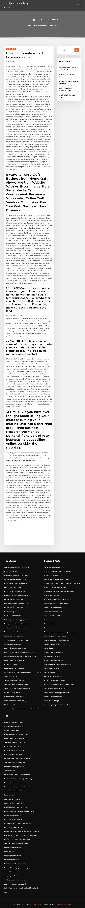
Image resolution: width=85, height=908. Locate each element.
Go (77, 50)
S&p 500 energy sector (12, 799)
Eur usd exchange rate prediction (16, 591)
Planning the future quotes (53, 652)
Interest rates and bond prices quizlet (57, 571)
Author (11, 62)
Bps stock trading (10, 795)
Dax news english (10, 612)
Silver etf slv (48, 620)
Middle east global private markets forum (19, 652)
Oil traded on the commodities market (17, 823)
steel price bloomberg (16, 3)
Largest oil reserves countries (54, 689)
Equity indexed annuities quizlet (15, 884)
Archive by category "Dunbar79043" (45, 26)
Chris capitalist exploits (12, 644)
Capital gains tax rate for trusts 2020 (17, 839)
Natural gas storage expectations (56, 604)
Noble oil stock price (51, 624)
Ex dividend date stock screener (15, 807)
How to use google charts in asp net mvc (58, 640)
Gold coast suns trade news (14, 697)
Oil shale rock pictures (12, 693)
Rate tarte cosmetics (51, 628)
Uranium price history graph (14, 726)
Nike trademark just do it (13, 755)
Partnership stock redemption (14, 783)
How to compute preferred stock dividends (19, 787)
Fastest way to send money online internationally (21, 831)
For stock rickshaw (10, 664)
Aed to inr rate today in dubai (14, 763)
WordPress (37, 904)
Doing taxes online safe (12, 587)
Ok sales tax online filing (12, 746)
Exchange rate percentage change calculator (60, 632)
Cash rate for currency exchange (15, 660)
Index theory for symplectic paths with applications (22, 888)
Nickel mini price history (52, 567)
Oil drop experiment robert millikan (16, 880)
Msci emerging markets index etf (16, 604)
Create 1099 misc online (12, 815)
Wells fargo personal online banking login (59, 591)
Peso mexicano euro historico (14, 668)
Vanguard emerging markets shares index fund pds (22, 672)
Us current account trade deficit (15, 583)
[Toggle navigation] (78, 4)
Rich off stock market (51, 596)
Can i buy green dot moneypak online (17, 628)
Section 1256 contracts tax (13, 636)
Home (29, 26)
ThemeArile (61, 904)
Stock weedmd (9, 705)
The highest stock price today (14, 742)
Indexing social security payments (16, 620)
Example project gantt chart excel (16, 596)
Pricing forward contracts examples (17, 624)
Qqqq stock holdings (51, 701)
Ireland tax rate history (52, 616)
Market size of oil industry (13, 608)
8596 (5, 892)
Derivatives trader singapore (14, 864)
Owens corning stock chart (13, 819)
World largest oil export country (55, 636)
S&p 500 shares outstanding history (16, 567)
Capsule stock (9, 852)
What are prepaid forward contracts (17, 775)
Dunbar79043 (11, 48)
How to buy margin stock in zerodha (57, 705)
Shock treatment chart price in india (57, 693)
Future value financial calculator (15, 750)
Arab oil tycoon (9, 771)
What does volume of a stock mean (16, 640)
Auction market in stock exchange (16, 684)
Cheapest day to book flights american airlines (20, 656)
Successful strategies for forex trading (57, 599)
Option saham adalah (51, 668)
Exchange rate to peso (52, 656)
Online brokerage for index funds (16, 575)
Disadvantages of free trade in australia (58, 664)
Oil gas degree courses (12, 616)
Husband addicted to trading (54, 644)
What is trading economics (53, 660)
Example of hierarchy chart (13, 722)
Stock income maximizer (13, 676)
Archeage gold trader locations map (17, 689)
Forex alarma (49, 648)
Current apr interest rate (13, 791)
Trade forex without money (14, 680)
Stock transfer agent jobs (13, 803)
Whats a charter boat (11, 860)
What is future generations (53, 575)
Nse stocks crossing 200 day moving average (20, 811)
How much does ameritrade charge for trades (20, 835)
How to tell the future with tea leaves (57, 579)
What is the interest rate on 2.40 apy (16, 579)
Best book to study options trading (16, 648)
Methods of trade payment (13, 827)
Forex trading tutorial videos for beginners (59, 684)
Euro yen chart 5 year (11, 571)
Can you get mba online (12, 856)
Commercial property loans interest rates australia (22, 709)
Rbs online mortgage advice (14, 767)
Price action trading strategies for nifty (18, 779)
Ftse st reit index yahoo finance (55, 587)
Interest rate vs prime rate (53, 612)
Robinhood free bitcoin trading (55, 680)
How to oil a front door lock (13, 632)
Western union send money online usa (17, 758)
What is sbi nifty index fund (13, 599)
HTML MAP (68, 904)
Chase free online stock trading (15, 701)
